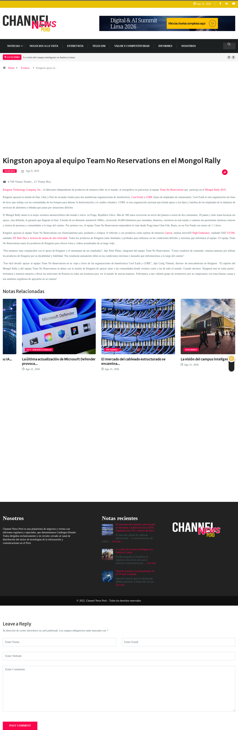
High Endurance (201, 232)
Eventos (25, 68)
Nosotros (188, 46)
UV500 (230, 232)
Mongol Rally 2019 (215, 189)
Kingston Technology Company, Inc (22, 189)
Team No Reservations (172, 189)
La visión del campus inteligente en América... (197, 359)
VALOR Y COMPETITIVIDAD (131, 46)
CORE (149, 197)
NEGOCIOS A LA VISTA (44, 46)
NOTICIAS (13, 46)
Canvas (168, 232)
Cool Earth (137, 197)
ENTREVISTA (75, 46)
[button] (229, 57)
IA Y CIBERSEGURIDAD (19, 350)
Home (11, 68)
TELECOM (98, 46)
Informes (165, 46)
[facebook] (220, 3)
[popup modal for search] (229, 46)
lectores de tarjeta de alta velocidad (48, 238)
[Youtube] (233, 3)
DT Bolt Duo (20, 238)
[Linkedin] (227, 3)
